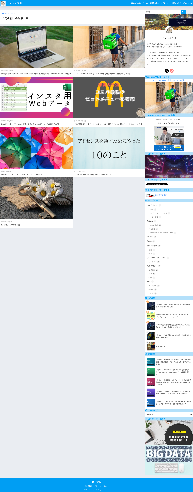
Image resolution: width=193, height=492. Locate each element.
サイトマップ (165, 3)
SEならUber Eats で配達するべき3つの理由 (169, 80)
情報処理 (153, 229)
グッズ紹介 (154, 286)
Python (145, 3)
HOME (97, 482)
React (150, 241)
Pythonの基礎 (155, 225)
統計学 (152, 289)
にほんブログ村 (161, 195)
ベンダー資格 (154, 217)
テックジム (154, 262)
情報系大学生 (154, 3)
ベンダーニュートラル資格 (159, 213)
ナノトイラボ (14, 3)
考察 (152, 274)
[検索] (183, 12)
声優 (151, 277)
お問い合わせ (176, 3)
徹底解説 (153, 270)
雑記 (150, 282)
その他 (152, 293)
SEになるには (136, 3)
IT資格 (152, 209)
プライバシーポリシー (101, 486)
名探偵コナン (153, 266)
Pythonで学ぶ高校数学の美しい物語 (162, 232)
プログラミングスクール (157, 258)
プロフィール (187, 3)
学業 (151, 253)
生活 (151, 250)
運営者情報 (88, 486)
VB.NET (151, 237)
